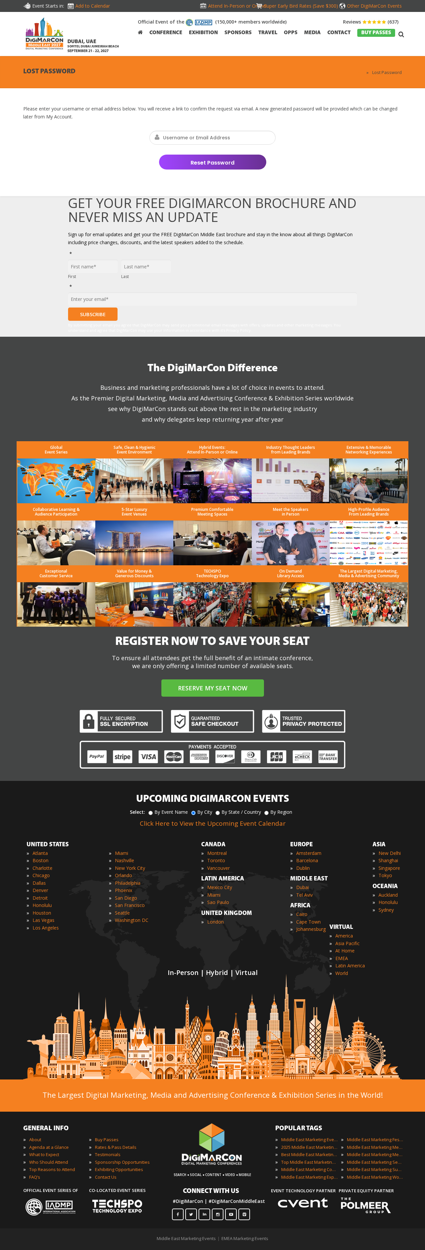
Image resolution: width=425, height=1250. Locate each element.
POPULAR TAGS (298, 1128)
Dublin (303, 868)
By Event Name (171, 812)
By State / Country (241, 812)
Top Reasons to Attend (52, 1169)
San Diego (126, 898)
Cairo (301, 914)
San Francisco (130, 905)
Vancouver (218, 868)
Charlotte (42, 868)
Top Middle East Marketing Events (309, 1162)
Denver (40, 890)
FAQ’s (34, 1177)
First (72, 276)
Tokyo (385, 875)
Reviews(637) (370, 22)
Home (357, 72)
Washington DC (131, 920)
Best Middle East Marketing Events (309, 1154)
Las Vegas (43, 920)
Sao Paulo (218, 902)
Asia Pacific (347, 943)
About (35, 1140)
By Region (281, 812)
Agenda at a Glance (49, 1147)
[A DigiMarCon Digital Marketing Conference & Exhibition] (218, 1168)
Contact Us (106, 1177)
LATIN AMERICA (222, 879)
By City (204, 812)
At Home (345, 950)
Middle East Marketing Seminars (375, 1162)
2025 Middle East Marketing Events (309, 1147)
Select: (137, 812)
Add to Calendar (92, 6)
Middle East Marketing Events (309, 1140)
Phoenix (123, 890)
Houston (42, 913)
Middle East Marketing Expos (309, 1177)
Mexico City (219, 887)
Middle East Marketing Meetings (375, 1147)
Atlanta (40, 853)
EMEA (341, 958)
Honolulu (42, 905)
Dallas (39, 883)
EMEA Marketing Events (244, 1238)
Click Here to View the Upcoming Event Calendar (213, 823)
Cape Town (308, 922)
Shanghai (388, 860)
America (344, 936)
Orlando (123, 875)
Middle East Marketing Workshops (375, 1177)
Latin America (350, 965)
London (215, 922)
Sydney (386, 910)
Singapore (389, 868)
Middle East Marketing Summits (375, 1169)
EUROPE (301, 845)
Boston (40, 860)
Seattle (122, 913)
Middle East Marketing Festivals (375, 1140)
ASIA (379, 845)
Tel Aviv (304, 895)
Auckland (388, 895)
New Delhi (390, 853)
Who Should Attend (48, 1162)
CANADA (213, 845)
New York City (130, 868)
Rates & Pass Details (115, 1147)
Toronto (216, 860)
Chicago (41, 875)
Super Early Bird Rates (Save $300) (301, 6)
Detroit (40, 898)
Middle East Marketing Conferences (309, 1169)
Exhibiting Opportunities (119, 1169)
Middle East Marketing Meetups (375, 1154)
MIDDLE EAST (309, 879)
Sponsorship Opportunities (122, 1162)
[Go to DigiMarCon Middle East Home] (44, 35)
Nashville (124, 860)
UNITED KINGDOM (226, 914)
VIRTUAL (341, 928)
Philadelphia (127, 883)
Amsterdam (308, 853)
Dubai (302, 887)
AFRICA (300, 906)
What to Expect (44, 1154)
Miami (121, 853)
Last (125, 276)
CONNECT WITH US (211, 1191)
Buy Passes (107, 1140)
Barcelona (307, 860)
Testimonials (108, 1154)
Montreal (217, 853)
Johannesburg (311, 929)
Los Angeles (46, 928)
